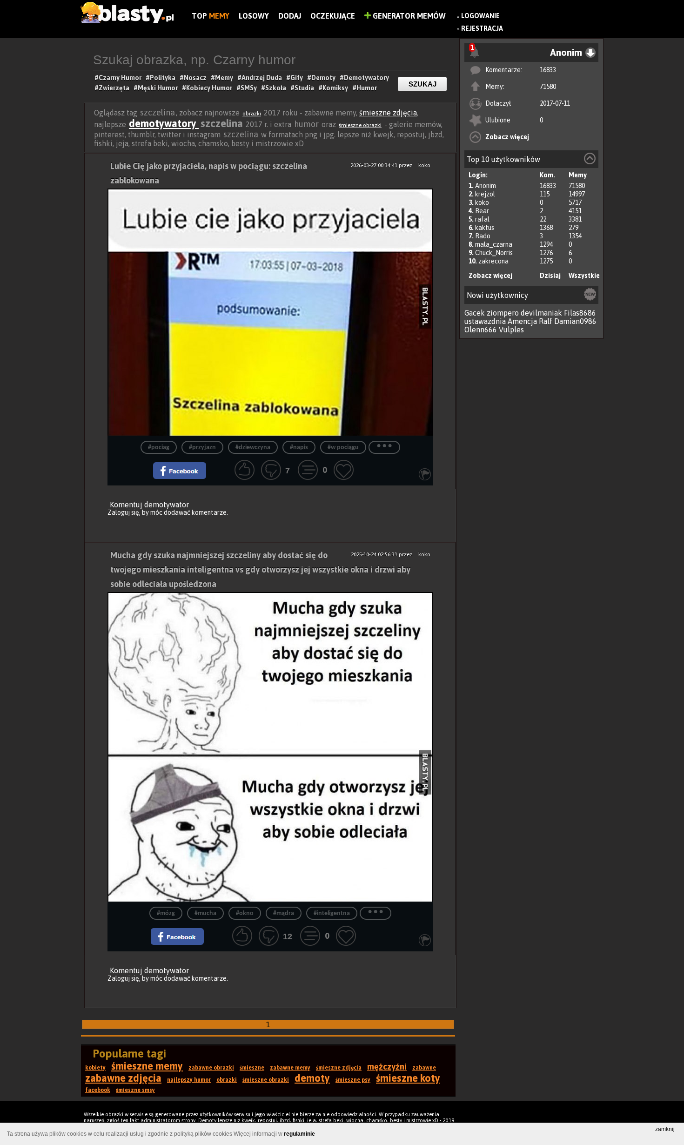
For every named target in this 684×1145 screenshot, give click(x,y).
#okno (245, 913)
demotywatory (164, 123)
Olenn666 (480, 329)
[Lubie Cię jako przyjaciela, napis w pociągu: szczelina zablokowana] (270, 312)
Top (210, 16)
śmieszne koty (408, 1078)
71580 (548, 86)
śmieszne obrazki (360, 125)
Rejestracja (482, 28)
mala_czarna (493, 244)
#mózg (166, 913)
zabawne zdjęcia (123, 1078)
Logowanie (480, 16)
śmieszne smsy (135, 1090)
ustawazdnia (485, 321)
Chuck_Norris (494, 252)
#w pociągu (343, 447)
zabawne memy (290, 1067)
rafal (482, 219)
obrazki (251, 113)
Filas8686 (580, 313)
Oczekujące (332, 16)
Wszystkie (584, 275)
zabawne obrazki (211, 1067)
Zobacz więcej (507, 137)
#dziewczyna (252, 447)
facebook (97, 1090)
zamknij (665, 1129)
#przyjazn (202, 447)
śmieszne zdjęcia (388, 112)
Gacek (474, 313)
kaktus (484, 227)
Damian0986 (575, 321)
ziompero (503, 313)
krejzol (485, 194)
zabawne (424, 1067)
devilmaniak (541, 313)
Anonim (485, 185)
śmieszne (252, 1067)
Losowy (254, 16)
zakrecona (493, 261)
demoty (312, 1078)
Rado (482, 236)
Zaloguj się (123, 512)
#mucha (205, 913)
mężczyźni (387, 1066)
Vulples (511, 329)
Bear (482, 211)
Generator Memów (408, 16)
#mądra (283, 913)
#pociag (158, 447)
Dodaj (289, 16)
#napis (299, 447)
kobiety (95, 1067)
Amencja (522, 321)
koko (482, 202)
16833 (548, 70)
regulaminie (299, 1134)
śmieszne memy (147, 1066)
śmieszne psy (352, 1080)
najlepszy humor (189, 1080)
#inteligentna (332, 913)
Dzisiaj (550, 275)
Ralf (545, 321)
